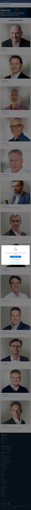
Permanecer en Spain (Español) (15, 259)
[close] (28, 247)
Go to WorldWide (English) (15, 256)
